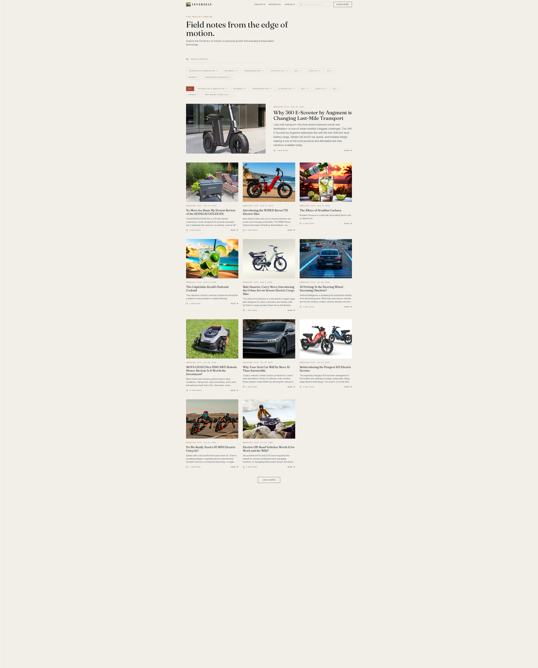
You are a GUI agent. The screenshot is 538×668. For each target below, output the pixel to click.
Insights (260, 4)
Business (231, 71)
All (190, 89)
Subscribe (342, 4)
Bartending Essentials (219, 77)
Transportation (254, 71)
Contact (289, 4)
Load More (269, 480)
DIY (330, 71)
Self (298, 71)
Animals (193, 77)
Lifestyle (315, 71)
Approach (275, 4)
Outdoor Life (279, 71)
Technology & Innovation (203, 71)
